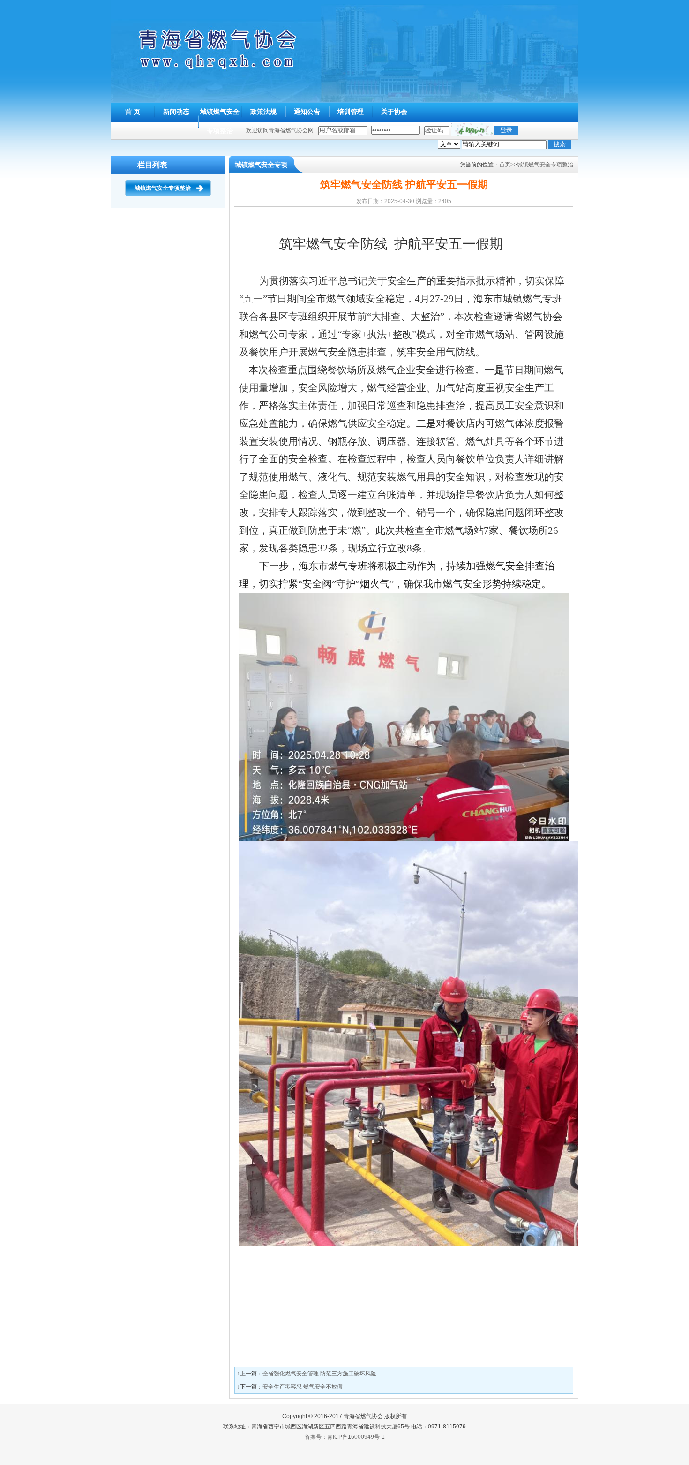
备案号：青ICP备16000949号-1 (345, 1437)
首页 (504, 164)
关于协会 (394, 111)
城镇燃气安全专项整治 (163, 188)
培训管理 (350, 111)
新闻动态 (176, 111)
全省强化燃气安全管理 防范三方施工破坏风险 (319, 1373)
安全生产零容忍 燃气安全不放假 (302, 1386)
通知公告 (307, 111)
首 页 (132, 111)
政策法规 (263, 111)
